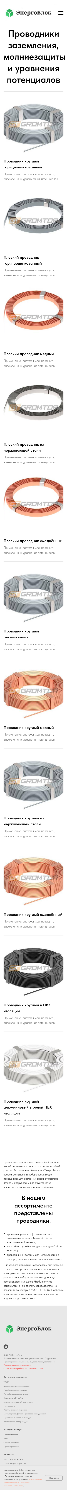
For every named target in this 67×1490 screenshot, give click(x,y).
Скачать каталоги (11, 1442)
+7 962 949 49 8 (15, 1459)
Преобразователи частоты (15, 1390)
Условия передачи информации (17, 1365)
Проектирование (11, 1446)
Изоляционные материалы (15, 1409)
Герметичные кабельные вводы (17, 1417)
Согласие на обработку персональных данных (24, 1368)
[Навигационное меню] (60, 13)
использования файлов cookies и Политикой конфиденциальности (23, 1482)
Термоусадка (9, 1406)
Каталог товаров (11, 1434)
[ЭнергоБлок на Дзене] (6, 1346)
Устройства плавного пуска (16, 1394)
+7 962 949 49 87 (39, 1290)
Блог (6, 1438)
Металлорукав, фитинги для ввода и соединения (25, 1413)
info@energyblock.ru (18, 1463)
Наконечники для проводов (16, 1421)
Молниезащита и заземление (16, 1386)
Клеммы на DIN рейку (13, 1398)
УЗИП (6, 1382)
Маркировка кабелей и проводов (18, 1402)
